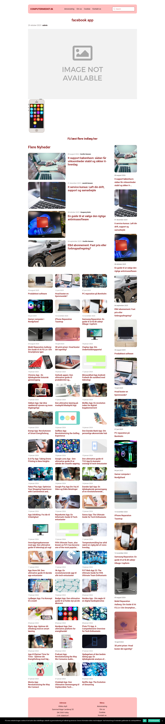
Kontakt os (96, 9)
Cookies (87, 9)
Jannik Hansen (87, 183)
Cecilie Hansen (85, 154)
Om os (79, 9)
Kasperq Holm (86, 212)
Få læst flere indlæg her (82, 138)
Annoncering (69, 9)
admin (44, 25)
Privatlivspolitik (154, 720)
